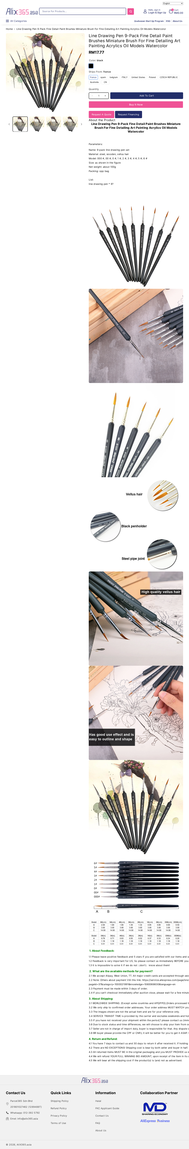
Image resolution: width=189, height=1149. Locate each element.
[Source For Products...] (130, 11)
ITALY (125, 77)
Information (105, 1093)
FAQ (97, 1123)
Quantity (94, 89)
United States (138, 77)
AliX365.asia (24, 1144)
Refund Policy (59, 1108)
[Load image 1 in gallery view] (20, 124)
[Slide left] (9, 124)
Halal (98, 1100)
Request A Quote (101, 114)
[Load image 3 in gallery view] (53, 124)
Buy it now (136, 104)
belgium (114, 77)
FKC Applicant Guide (107, 1108)
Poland (153, 77)
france (94, 77)
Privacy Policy (59, 1115)
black (91, 66)
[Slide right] (81, 124)
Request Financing (128, 114)
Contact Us (15, 1093)
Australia (95, 82)
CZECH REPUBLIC (169, 77)
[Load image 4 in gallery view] (70, 124)
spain (103, 77)
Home (9, 28)
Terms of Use (58, 1123)
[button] (176, 11)
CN (106, 82)
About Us (100, 1130)
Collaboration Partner (159, 1093)
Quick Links (61, 1093)
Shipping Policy (60, 1100)
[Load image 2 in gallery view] (36, 124)
